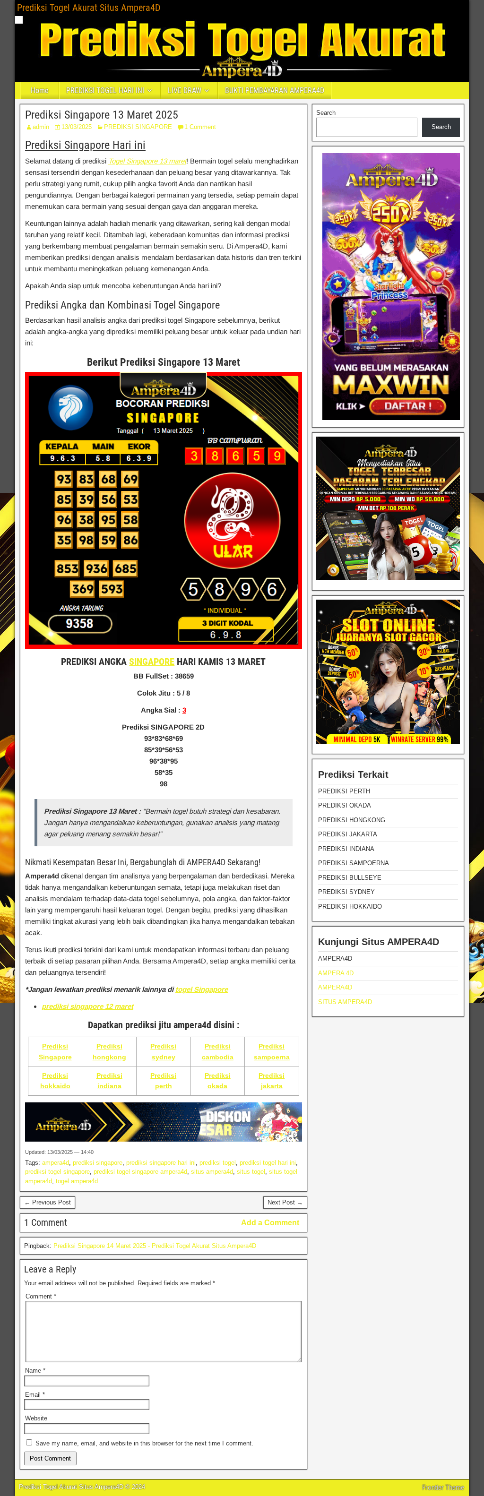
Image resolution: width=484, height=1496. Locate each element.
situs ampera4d (212, 1171)
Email (35, 1394)
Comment (41, 1296)
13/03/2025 (76, 126)
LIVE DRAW (184, 90)
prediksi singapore (97, 1162)
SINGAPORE (151, 661)
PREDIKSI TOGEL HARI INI (105, 90)
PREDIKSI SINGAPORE (138, 126)
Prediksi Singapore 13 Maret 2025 (101, 114)
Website (36, 1418)
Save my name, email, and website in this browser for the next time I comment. (144, 1443)
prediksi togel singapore (57, 1171)
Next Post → (285, 1202)
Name (35, 1370)
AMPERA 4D (336, 973)
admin (41, 126)
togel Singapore (201, 989)
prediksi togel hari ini (268, 1162)
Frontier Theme (443, 1487)
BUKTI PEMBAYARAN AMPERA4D (274, 90)
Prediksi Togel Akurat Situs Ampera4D (88, 7)
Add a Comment (270, 1223)
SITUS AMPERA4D (345, 1002)
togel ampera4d (77, 1181)
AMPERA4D (335, 987)
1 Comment (200, 126)
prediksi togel (217, 1162)
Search (326, 112)
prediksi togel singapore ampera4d (140, 1171)
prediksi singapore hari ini (161, 1162)
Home (40, 90)
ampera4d (55, 1162)
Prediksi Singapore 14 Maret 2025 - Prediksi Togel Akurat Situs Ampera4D (154, 1245)
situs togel (251, 1171)
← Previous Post (47, 1202)
